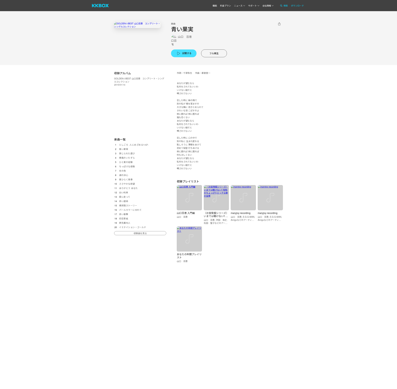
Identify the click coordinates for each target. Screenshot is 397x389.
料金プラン (225, 5)
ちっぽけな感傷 (127, 166)
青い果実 (123, 149)
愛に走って (124, 196)
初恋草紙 (123, 218)
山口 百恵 (185, 37)
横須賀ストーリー (128, 205)
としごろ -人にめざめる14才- (134, 144)
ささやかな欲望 (127, 183)
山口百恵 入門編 (186, 213)
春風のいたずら (127, 157)
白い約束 (123, 192)
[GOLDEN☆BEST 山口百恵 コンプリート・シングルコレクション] (137, 25)
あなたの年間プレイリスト (189, 255)
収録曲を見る (140, 233)
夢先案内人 (124, 222)
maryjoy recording (240, 213)
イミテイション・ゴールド (132, 227)
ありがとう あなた (128, 188)
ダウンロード (297, 5)
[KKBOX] (100, 5)
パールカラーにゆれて (130, 209)
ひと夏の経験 (126, 162)
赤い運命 (123, 201)
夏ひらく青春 (126, 179)
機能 (215, 5)
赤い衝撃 (123, 214)
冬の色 (122, 170)
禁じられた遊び (127, 153)
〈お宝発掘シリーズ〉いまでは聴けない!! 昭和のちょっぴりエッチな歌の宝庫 (216, 217)
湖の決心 (123, 175)
